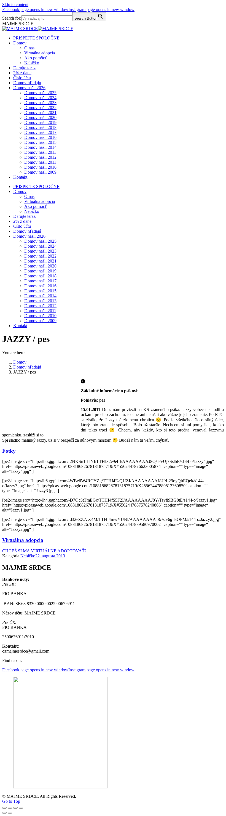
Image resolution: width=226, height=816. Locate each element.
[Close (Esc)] (4, 808)
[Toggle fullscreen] (15, 808)
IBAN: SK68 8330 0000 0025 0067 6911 (38, 603)
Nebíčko (27, 555)
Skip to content (15, 4)
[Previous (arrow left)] (4, 813)
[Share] (10, 808)
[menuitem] (36, 38)
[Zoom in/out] (21, 808)
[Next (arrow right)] (10, 813)
